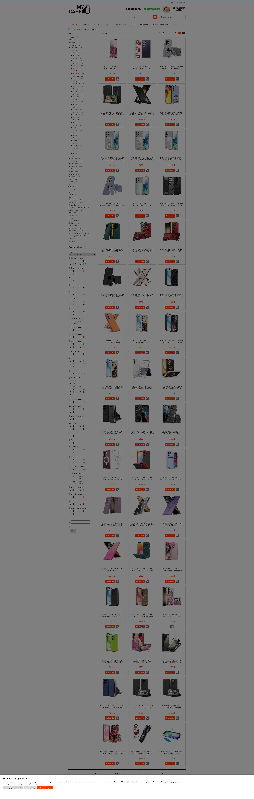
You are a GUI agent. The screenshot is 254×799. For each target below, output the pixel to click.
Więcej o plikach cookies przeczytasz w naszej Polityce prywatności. (22, 784)
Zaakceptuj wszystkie (45, 788)
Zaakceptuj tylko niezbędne (13, 788)
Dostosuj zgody (30, 788)
